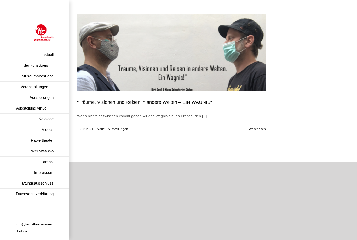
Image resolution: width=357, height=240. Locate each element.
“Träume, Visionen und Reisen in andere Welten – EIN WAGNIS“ (144, 102)
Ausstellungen (118, 129)
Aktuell (101, 129)
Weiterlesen (257, 129)
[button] (34, 204)
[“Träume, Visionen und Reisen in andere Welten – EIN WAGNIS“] (171, 52)
